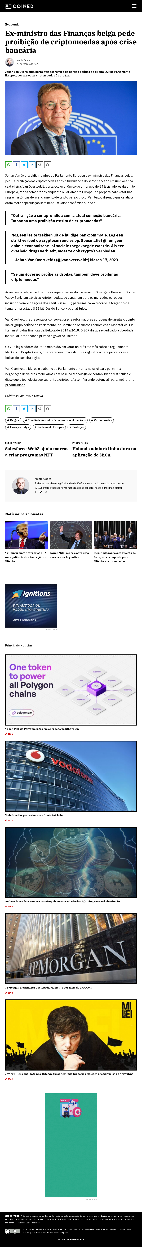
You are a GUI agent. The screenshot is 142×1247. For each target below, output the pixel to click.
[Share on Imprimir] (47, 164)
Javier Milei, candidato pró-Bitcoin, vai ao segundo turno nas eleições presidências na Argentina (69, 1074)
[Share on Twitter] (24, 164)
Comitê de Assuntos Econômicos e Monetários (57, 420)
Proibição (78, 427)
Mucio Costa (43, 479)
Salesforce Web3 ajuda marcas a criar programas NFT (36, 452)
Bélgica (14, 420)
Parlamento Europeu (51, 427)
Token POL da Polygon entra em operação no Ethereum (42, 729)
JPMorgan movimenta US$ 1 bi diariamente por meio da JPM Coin (48, 987)
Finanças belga (19, 427)
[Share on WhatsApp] (8, 164)
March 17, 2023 (104, 259)
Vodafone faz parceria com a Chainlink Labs (34, 815)
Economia (12, 24)
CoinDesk (24, 396)
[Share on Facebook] (16, 164)
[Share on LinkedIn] (32, 164)
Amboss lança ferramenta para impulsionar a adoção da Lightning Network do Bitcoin (62, 901)
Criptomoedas (103, 420)
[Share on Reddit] (39, 164)
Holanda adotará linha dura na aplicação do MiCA (104, 452)
